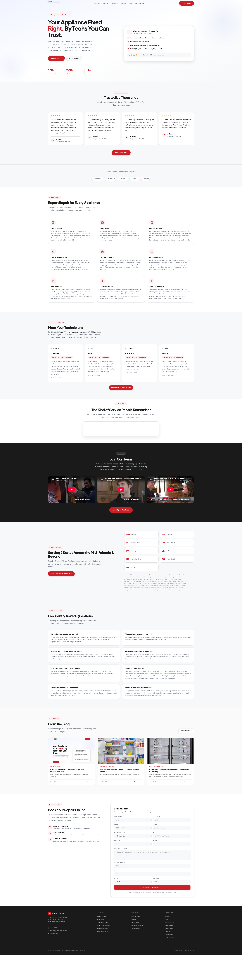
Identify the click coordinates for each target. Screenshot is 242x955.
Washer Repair (101, 916)
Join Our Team (140, 3)
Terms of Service (189, 950)
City (115, 870)
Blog (130, 3)
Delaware (168, 931)
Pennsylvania (169, 928)
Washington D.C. (170, 922)
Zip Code (156, 878)
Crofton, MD (54, 933)
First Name (118, 816)
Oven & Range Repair (103, 925)
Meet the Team (135, 916)
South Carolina (169, 938)
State (116, 878)
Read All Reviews (121, 152)
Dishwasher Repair (102, 928)
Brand (155, 832)
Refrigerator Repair (103, 922)
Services (97, 3)
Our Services (74, 58)
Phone (116, 824)
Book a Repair (187, 3)
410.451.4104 (54, 928)
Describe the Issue (121, 848)
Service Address (120, 862)
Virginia (167, 919)
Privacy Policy (178, 950)
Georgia (167, 941)
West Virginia (169, 925)
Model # (117, 840)
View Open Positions (121, 510)
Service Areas (135, 922)
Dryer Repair (101, 919)
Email (155, 824)
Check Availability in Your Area (61, 574)
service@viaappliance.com (58, 930)
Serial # (156, 840)
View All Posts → (186, 731)
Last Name (157, 816)
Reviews (115, 3)
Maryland (167, 916)
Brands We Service (137, 925)
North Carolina (169, 935)
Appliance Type (119, 832)
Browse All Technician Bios (121, 388)
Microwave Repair (102, 931)
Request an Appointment (152, 887)
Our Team (106, 3)
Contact (123, 3)
